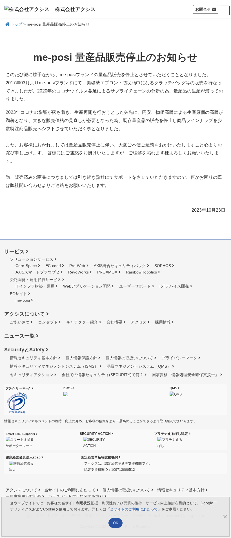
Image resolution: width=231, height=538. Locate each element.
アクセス (138, 322)
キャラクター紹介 (82, 322)
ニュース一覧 (19, 336)
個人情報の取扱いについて (129, 358)
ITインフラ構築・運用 (35, 286)
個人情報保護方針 (81, 358)
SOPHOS (162, 265)
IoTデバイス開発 (174, 286)
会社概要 (114, 322)
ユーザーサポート (135, 286)
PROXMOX (107, 272)
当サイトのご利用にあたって (69, 490)
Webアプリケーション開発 (87, 286)
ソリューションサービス (31, 259)
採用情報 (163, 322)
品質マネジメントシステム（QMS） (139, 366)
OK (115, 523)
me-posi (22, 300)
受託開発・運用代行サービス (35, 279)
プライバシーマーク (179, 358)
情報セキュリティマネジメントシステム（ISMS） (54, 366)
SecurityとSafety (24, 349)
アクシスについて (24, 314)
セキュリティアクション (31, 374)
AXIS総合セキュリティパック (120, 265)
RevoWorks (78, 272)
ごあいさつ (20, 322)
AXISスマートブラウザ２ (37, 272)
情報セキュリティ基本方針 (33, 358)
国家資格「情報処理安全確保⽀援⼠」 (185, 374)
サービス (14, 251)
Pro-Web (77, 265)
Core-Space (26, 265)
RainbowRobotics (141, 272)
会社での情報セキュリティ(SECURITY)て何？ (102, 374)
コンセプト (48, 322)
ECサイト (18, 293)
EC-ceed (53, 265)
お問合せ (203, 9)
